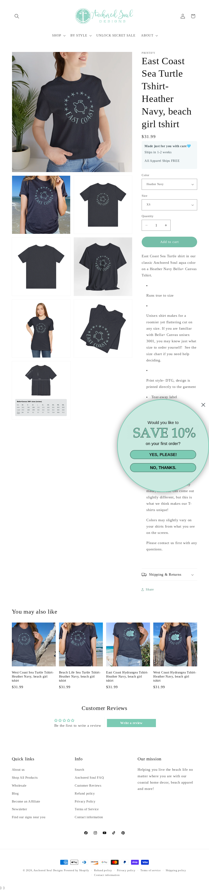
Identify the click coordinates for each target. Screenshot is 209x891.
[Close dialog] (203, 405)
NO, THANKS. (163, 467)
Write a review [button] (131, 723)
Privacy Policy (85, 801)
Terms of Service (87, 809)
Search (79, 769)
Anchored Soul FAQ (89, 777)
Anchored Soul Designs (48, 870)
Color (145, 175)
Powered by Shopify (76, 870)
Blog (15, 793)
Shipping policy (176, 870)
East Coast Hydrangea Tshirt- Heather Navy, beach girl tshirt (127, 676)
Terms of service (150, 870)
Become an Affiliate (26, 801)
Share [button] (150, 589)
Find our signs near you (29, 817)
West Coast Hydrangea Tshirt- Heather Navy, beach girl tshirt (174, 676)
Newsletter (19, 809)
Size (144, 195)
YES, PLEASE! (163, 454)
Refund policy (85, 793)
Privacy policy (126, 870)
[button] (17, 16)
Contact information (89, 817)
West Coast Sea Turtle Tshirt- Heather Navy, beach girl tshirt (33, 676)
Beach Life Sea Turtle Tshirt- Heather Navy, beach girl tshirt (80, 676)
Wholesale (19, 785)
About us (18, 769)
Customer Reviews (88, 785)
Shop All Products (25, 777)
